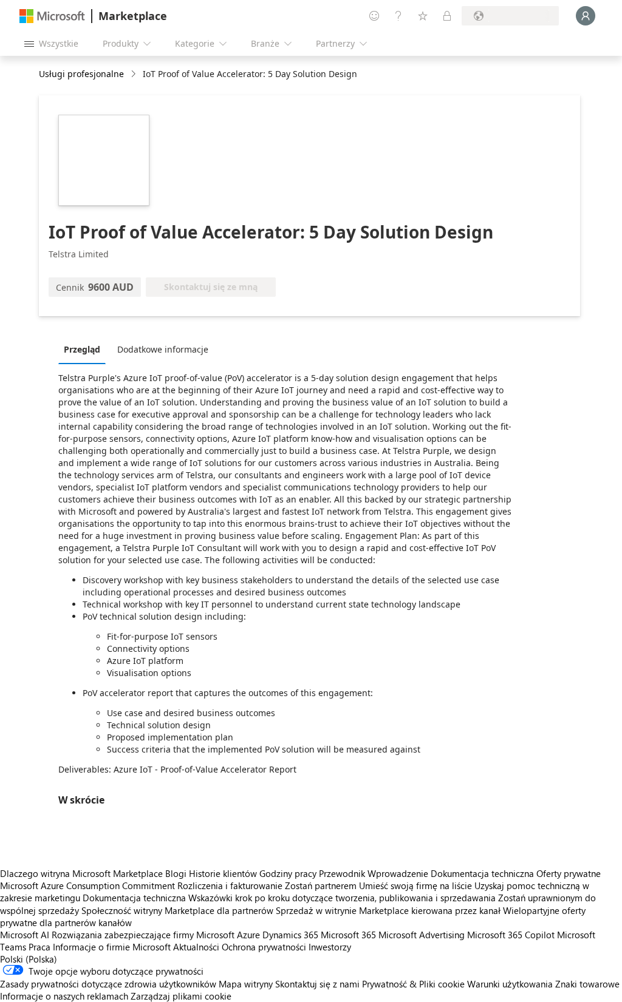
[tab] (85, 349)
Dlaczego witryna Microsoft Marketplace (81, 873)
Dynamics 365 (290, 935)
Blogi (175, 873)
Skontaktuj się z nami (317, 984)
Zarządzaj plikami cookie (181, 996)
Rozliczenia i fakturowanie (229, 885)
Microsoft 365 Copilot (511, 935)
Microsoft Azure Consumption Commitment (88, 885)
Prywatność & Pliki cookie (413, 984)
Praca (39, 947)
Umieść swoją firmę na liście (415, 885)
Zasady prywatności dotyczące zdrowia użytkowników (108, 984)
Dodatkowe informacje (162, 349)
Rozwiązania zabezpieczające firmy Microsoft (143, 935)
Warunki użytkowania (510, 984)
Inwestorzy (330, 947)
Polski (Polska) (28, 959)
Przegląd (82, 349)
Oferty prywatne (568, 873)
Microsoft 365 (348, 935)
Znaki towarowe (587, 984)
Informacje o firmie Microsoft (112, 947)
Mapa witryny (246, 984)
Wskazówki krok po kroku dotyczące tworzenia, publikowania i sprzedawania (342, 898)
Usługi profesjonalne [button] (81, 74)
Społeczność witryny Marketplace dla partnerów (177, 910)
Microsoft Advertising (421, 935)
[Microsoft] (52, 16)
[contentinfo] (134, 74)
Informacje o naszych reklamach (64, 996)
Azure (248, 935)
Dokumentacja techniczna (482, 873)
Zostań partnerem (321, 885)
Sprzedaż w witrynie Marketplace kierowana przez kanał (388, 910)
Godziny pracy (287, 873)
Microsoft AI (24, 935)
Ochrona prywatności (264, 947)
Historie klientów (223, 873)
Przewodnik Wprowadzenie (373, 873)
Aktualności (196, 947)
